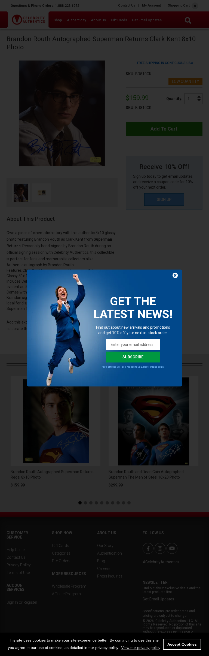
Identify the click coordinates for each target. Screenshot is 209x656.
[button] (140, 647)
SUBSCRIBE (132, 357)
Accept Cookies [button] (182, 644)
